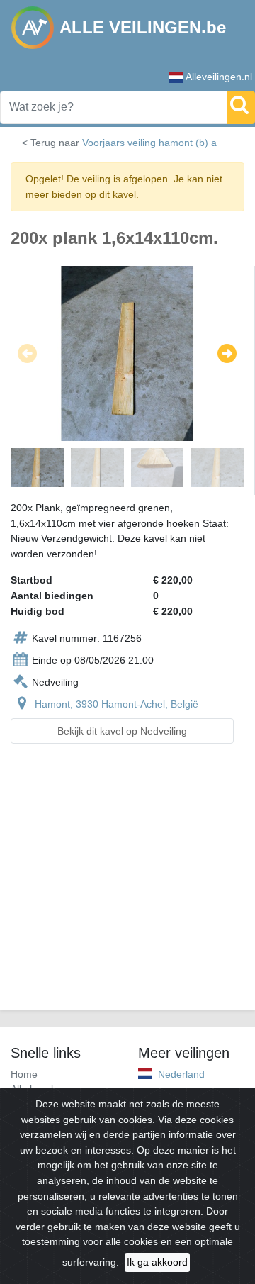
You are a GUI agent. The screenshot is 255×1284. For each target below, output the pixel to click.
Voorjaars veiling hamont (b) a (149, 142)
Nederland (181, 1074)
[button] (27, 353)
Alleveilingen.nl (219, 76)
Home (24, 1074)
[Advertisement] (127, 885)
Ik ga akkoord (157, 1262)
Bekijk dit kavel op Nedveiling (122, 731)
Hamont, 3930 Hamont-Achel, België (116, 704)
